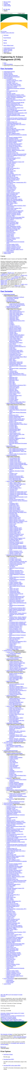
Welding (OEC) (12, 644)
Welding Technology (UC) (15, 646)
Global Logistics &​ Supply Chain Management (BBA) (16, 435)
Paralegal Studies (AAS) (14, 531)
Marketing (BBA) (13, 440)
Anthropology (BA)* (14, 316)
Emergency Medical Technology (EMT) (15, 150)
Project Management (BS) (15, 478)
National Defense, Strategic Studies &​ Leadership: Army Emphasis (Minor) (17, 617)
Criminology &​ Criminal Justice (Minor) (18, 494)
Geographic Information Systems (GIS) (15, 161)
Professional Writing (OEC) (15, 395)
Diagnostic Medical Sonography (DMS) (15, 129)
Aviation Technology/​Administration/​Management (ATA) (14, 98)
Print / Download (7, 53)
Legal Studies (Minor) (14, 516)
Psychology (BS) (13, 398)
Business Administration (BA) (13, 103)
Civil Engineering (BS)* (14, 458)
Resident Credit (12, 774)
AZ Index (5, 3)
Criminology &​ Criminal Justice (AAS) (18, 491)
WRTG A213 (24, 284)
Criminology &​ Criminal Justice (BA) (17, 493)
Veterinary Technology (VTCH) (13, 246)
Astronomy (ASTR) (10, 93)
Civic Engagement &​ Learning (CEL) (14, 107)
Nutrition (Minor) (13, 526)
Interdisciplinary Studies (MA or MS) (14, 741)
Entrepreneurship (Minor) (15, 429)
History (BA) (12, 359)
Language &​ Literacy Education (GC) (17, 690)
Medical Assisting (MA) (11, 197)
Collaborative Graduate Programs (13, 723)
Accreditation (9, 744)
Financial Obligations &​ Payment (16, 801)
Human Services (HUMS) (12, 177)
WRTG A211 (4, 283)
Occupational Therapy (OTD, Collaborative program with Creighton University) (17, 736)
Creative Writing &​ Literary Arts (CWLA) (15, 124)
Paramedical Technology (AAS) (16, 534)
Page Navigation (7, 68)
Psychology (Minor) (13, 399)
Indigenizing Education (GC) (15, 689)
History (8, 749)
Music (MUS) (9, 204)
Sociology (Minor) (13, 400)
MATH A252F (4, 280)
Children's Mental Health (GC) (16, 665)
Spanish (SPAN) (10, 235)
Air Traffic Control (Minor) (15, 560)
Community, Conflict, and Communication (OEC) (15, 486)
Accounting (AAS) (13, 406)
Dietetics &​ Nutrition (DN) (12, 130)
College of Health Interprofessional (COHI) (16, 110)
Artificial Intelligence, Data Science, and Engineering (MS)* (17, 699)
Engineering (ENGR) (11, 151)
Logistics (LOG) (10, 191)
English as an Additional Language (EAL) (15, 155)
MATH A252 (10, 279)
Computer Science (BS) (14, 460)
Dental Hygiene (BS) (14, 495)
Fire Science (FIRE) (10, 159)
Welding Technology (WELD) (13, 248)
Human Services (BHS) (14, 508)
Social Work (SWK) (11, 232)
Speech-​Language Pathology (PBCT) (17, 547)
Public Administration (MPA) (15, 678)
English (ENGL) (10, 156)
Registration (12, 772)
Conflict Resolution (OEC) (15, 487)
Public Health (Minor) (14, 540)
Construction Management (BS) (16, 597)
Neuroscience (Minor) (14, 387)
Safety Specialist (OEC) (14, 638)
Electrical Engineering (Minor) (16, 467)
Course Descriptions (8, 64)
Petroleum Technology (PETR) (13, 213)
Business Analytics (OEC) (15, 417)
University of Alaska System (7, 1013)
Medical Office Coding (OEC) (16, 522)
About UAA (6, 51)
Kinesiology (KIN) (10, 185)
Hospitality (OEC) (13, 437)
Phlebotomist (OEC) (13, 536)
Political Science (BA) (14, 391)
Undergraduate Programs (9, 47)
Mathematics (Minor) (14, 380)
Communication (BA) (14, 591)
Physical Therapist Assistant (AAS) (17, 538)
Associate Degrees (10, 299)
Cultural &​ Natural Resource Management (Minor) (15, 340)
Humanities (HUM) (10, 176)
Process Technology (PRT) (12, 222)
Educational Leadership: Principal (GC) (18, 687)
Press (5, 1014)
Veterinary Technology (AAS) (16, 552)
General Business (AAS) (14, 433)
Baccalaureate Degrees (11, 301)
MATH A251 (18, 276)
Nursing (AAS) (12, 524)
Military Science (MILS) (11, 203)
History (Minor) (12, 360)
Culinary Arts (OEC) (14, 589)
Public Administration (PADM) (13, 226)
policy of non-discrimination (20, 1036)
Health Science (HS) (11, 170)
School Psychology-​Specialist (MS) (17, 669)
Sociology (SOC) (10, 234)
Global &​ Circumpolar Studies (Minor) (18, 356)
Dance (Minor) (12, 343)
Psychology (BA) (13, 396)
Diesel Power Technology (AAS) (16, 600)
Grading (11, 769)
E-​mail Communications (14, 767)
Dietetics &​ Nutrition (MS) (15, 707)
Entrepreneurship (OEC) (14, 430)
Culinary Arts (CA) (10, 125)
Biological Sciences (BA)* (15, 329)
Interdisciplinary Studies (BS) (16, 363)
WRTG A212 (4, 284)
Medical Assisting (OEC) (15, 518)
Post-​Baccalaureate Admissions (16, 783)
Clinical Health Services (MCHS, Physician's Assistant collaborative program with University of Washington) (17, 727)
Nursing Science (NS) (11, 209)
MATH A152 (5, 274)
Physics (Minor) (12, 394)
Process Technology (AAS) (15, 628)
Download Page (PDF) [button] (8, 1059)
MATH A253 (4, 281)
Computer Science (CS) (11, 121)
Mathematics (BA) (13, 377)
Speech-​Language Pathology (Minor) (17, 545)
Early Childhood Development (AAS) (17, 448)
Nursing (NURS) (10, 207)
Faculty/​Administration (8, 252)
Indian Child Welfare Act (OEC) (16, 511)
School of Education (11, 446)
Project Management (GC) (15, 703)
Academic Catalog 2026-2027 (7, 32)
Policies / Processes (7, 50)
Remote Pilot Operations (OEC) (16, 637)
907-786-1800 (6, 9)
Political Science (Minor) (14, 392)
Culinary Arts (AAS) (14, 588)
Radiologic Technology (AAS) (16, 542)
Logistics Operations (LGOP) (13, 192)
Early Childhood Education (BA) (16, 450)
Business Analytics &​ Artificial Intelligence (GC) (16, 674)
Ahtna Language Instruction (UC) (17, 311)
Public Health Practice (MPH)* (16, 717)
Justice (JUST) (9, 183)
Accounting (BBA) (13, 407)
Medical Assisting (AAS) (15, 517)
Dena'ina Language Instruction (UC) (17, 346)
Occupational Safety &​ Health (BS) (17, 623)
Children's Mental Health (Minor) (16, 334)
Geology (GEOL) (10, 164)
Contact (22, 1013)
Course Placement (13, 766)
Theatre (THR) (9, 240)
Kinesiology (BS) (13, 513)
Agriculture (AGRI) (10, 81)
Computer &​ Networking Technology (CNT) (16, 118)
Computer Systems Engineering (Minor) (18, 464)
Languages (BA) (13, 371)
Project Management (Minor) (15, 479)
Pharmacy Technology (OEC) (16, 535)
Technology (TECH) (11, 239)
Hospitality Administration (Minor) (17, 438)
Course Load (12, 763)
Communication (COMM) (12, 111)
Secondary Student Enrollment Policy (17, 775)
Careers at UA (17, 1013)
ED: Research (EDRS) (11, 142)
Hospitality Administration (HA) (13, 174)
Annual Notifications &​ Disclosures (11, 76)
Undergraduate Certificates (12, 298)
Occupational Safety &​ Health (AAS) (17, 622)
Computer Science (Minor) (15, 461)
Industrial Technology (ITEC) (13, 178)
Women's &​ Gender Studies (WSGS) (14, 249)
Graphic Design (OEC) (14, 358)
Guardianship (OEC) (14, 504)
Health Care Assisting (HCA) (13, 168)
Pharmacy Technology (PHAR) (13, 214)
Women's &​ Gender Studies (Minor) (17, 401)
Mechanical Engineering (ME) (13, 196)
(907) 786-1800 (4, 994)
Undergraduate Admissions (15, 786)
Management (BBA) (14, 439)
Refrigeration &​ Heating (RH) (13, 228)
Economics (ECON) (11, 132)
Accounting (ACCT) (11, 79)
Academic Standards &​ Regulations (14, 753)
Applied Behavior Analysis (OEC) (17, 320)
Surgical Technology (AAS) (15, 551)
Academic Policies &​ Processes (10, 75)
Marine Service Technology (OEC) (17, 610)
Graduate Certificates (11, 654)
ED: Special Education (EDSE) (13, 145)
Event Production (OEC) (14, 353)
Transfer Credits (12, 776)
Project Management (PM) (12, 223)
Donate (2, 1014)
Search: (2, 13)
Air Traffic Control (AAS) (15, 559)
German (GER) (9, 167)
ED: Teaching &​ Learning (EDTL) (14, 146)
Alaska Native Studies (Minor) (16, 314)
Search (5, 10)
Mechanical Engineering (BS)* (16, 476)
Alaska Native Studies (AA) (15, 313)
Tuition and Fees (10, 799)
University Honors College (12, 649)
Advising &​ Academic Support (13, 787)
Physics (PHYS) (10, 219)
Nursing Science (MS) (14, 712)
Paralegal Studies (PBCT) (15, 533)
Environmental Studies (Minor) (16, 351)
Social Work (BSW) (13, 544)
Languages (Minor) (13, 372)
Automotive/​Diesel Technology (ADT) (15, 94)
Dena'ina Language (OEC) (15, 345)
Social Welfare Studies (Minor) (16, 543)
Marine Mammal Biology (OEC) (16, 373)
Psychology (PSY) (10, 225)
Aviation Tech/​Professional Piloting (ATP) (15, 100)
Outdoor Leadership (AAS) (15, 527)
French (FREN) (9, 160)
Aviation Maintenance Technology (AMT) (16, 96)
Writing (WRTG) (10, 250)
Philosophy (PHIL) (10, 216)
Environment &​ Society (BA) (16, 350)
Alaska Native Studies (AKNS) (13, 84)
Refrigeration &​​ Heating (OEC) (16, 631)
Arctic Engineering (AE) (12, 91)
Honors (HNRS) (10, 173)
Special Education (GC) (14, 691)
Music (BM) (12, 382)
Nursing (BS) (12, 525)
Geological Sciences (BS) (15, 355)
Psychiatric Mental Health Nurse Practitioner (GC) (16, 714)
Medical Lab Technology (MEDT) (14, 199)
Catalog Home (6, 4)
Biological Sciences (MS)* (15, 664)
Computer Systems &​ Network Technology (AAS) (16, 594)
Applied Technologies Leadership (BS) (18, 561)
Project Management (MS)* (15, 704)
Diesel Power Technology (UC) (16, 601)
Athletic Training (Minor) (15, 482)
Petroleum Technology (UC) (15, 627)
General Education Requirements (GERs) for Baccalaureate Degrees (17, 304)
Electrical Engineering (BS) (15, 465)
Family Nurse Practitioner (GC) (16, 708)
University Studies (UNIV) (12, 244)
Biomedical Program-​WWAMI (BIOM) (15, 102)
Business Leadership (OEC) (15, 422)
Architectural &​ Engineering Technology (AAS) (15, 564)
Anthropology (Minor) (14, 319)
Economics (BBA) (13, 426)
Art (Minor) (12, 324)
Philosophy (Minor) (13, 390)
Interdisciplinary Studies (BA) (16, 362)
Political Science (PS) (11, 221)
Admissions (9, 778)
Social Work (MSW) (14, 719)
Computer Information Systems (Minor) (18, 424)
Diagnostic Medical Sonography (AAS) (18, 496)
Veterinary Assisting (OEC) (15, 553)
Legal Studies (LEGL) (11, 187)
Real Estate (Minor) (13, 442)
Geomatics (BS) (12, 474)
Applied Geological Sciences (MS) (17, 662)
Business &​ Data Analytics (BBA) (17, 418)
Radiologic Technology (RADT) (13, 227)
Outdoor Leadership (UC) (15, 530)
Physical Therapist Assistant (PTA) (14, 218)
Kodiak (5, 40)
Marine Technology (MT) (12, 194)
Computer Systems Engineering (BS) (17, 463)
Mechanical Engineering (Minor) (16, 477)
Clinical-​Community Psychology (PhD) (18, 668)
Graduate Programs (7, 49)
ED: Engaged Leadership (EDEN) (14, 137)
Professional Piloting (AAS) (15, 629)
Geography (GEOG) (11, 163)
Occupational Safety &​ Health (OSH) (14, 210)
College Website (7, 5)
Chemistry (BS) (12, 332)
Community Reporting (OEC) (16, 336)
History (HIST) (9, 172)
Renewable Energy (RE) (12, 230)
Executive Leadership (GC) (15, 676)
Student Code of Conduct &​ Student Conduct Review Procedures (17, 794)
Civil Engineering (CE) (11, 109)
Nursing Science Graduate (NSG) (14, 208)
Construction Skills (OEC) (15, 598)
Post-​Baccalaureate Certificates (13, 306)
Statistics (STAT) (10, 236)
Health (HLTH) (9, 169)
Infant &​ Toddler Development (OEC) (18, 453)
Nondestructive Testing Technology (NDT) (16, 205)
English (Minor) (12, 349)
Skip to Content (7, 1)
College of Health (10, 481)
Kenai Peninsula (7, 37)
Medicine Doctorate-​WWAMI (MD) (14, 200)
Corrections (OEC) (13, 489)
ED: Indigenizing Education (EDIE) (14, 139)
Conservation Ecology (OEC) (16, 337)
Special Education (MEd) (15, 693)
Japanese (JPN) (9, 181)
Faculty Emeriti (9, 982)
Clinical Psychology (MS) (15, 666)
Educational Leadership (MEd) (16, 686)
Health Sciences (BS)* (14, 505)
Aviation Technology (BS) (15, 582)
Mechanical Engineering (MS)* (16, 702)
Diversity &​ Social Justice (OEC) (16, 499)
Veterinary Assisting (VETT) (12, 245)
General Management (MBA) (16, 677)
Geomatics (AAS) (13, 473)
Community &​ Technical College (13, 554)
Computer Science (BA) (14, 459)
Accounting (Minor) (13, 408)
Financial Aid (9, 788)
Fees (10, 800)
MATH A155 (4, 275)
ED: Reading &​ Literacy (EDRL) (14, 141)
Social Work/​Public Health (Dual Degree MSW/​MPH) (16, 721)
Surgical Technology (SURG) (13, 237)
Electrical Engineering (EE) (12, 147)
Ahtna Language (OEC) (14, 310)
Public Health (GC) (13, 716)
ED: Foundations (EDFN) (12, 138)
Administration (9, 980)
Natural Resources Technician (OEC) (17, 385)
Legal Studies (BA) (13, 514)
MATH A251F (14, 278)
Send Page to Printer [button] (8, 1054)
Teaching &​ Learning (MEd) (15, 694)
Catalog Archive (7, 253)
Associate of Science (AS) (15, 327)
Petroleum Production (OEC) (15, 626)
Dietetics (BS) (12, 498)
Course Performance (13, 765)
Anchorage (5, 35)
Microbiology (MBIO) (11, 201)
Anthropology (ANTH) (11, 87)
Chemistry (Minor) (13, 333)
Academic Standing (13, 758)
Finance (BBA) (12, 431)
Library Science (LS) (11, 188)
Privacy (8, 1014)
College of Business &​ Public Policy (14, 403)
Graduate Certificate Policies (15, 657)
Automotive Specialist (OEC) (16, 570)
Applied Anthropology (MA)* (16, 661)
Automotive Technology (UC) (16, 573)
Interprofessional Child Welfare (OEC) (18, 512)
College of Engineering (11, 455)
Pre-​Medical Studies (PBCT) (15, 539)
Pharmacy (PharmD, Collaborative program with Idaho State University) (17, 739)
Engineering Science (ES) (12, 152)
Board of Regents (10, 981)
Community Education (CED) (13, 114)
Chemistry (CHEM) (10, 106)
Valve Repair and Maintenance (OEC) (17, 641)
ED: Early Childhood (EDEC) (13, 133)
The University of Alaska (6, 1034)
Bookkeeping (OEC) (14, 415)
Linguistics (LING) (10, 190)
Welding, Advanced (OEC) (15, 647)
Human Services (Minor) (14, 509)
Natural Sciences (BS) (14, 386)
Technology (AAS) (13, 640)
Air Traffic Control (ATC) (12, 83)
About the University (8, 74)
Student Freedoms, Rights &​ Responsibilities (16, 789)
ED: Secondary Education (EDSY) (14, 143)
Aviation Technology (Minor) (16, 583)
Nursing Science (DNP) (14, 711)
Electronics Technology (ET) (12, 149)
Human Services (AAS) (14, 507)
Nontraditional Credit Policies (16, 771)
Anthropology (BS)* (14, 318)
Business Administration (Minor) (16, 416)
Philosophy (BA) (13, 389)
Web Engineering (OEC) (14, 642)
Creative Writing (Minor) (14, 338)
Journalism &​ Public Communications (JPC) (16, 182)
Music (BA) (12, 381)
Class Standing (12, 761)
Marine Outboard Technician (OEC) (17, 609)
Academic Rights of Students (15, 757)
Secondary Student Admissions (16, 784)
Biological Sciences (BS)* (15, 331)
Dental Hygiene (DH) (11, 128)
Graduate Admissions (14, 782)
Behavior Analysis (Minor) (15, 328)
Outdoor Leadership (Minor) (15, 529)
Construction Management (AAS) (17, 596)
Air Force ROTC (13, 557)
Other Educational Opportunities (13, 745)
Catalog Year (12, 760)
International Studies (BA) (15, 364)
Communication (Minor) (14, 592)
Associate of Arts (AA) (14, 325)
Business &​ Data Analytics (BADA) (14, 105)
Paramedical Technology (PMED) (14, 212)
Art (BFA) (11, 323)
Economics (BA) (13, 425)
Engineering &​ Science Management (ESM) (16, 154)
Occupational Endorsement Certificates (15, 297)
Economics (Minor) (13, 427)
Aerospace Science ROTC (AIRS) (14, 80)
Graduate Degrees (10, 652)
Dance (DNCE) (9, 127)
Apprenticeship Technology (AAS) (17, 562)
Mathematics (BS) (13, 378)
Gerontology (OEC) (13, 503)
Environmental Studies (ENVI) (13, 158)
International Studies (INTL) (12, 179)
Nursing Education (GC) (14, 710)
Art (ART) (8, 92)
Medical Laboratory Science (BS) (16, 520)
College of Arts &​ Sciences (12, 307)
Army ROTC (12, 566)
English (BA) (12, 347)
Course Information (13, 762)
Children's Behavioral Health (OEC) (17, 484)
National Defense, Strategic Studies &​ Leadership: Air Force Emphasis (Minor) (17, 614)
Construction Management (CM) (13, 123)
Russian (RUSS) (10, 231)
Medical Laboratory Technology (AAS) (18, 521)
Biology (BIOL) (10, 101)
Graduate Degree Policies (15, 653)
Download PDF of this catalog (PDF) (11, 1065)
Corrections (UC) (13, 490)
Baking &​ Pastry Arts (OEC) (15, 584)
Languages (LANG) (11, 186)
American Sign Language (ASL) (13, 85)
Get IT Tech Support (12, 994)
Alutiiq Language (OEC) (15, 315)
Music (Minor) (12, 383)
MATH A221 (24, 275)
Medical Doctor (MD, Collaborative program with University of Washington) (17, 732)
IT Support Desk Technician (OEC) (17, 608)
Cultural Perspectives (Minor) (16, 342)
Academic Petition (13, 756)
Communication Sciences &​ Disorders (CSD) (16, 112)
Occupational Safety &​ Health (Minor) (18, 624)
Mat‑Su (5, 42)
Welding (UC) (12, 645)
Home (4, 63)
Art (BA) (11, 322)
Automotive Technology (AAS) (16, 571)
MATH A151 (11, 272)
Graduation (11, 770)
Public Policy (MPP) (14, 679)
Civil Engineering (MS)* (14, 701)
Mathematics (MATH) (11, 195)
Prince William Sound (8, 45)
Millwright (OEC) (13, 611)
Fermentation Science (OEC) (15, 354)
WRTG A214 (18, 285)
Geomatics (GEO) (10, 165)
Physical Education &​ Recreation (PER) (15, 217)
